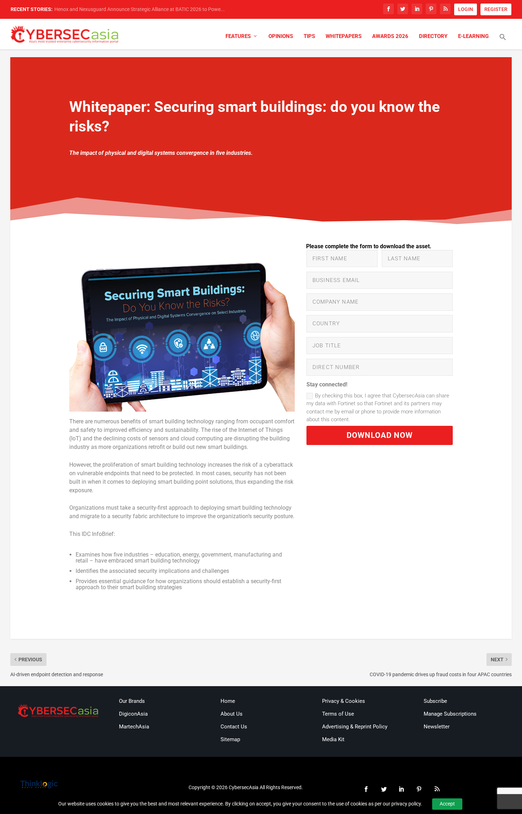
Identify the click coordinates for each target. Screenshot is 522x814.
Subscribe (435, 701)
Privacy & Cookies (343, 701)
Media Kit (333, 739)
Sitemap (230, 739)
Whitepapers (343, 36)
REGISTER (495, 9)
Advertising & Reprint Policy (354, 726)
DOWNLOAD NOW (380, 435)
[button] (502, 41)
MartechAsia (134, 726)
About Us (232, 714)
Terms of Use (338, 714)
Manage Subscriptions (450, 714)
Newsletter (437, 726)
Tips (309, 36)
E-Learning (473, 36)
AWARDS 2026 (390, 36)
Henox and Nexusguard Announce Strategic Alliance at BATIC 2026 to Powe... (139, 9)
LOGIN (465, 9)
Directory (433, 36)
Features (238, 36)
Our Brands (132, 701)
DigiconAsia (133, 714)
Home (228, 701)
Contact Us (234, 726)
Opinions (280, 36)
